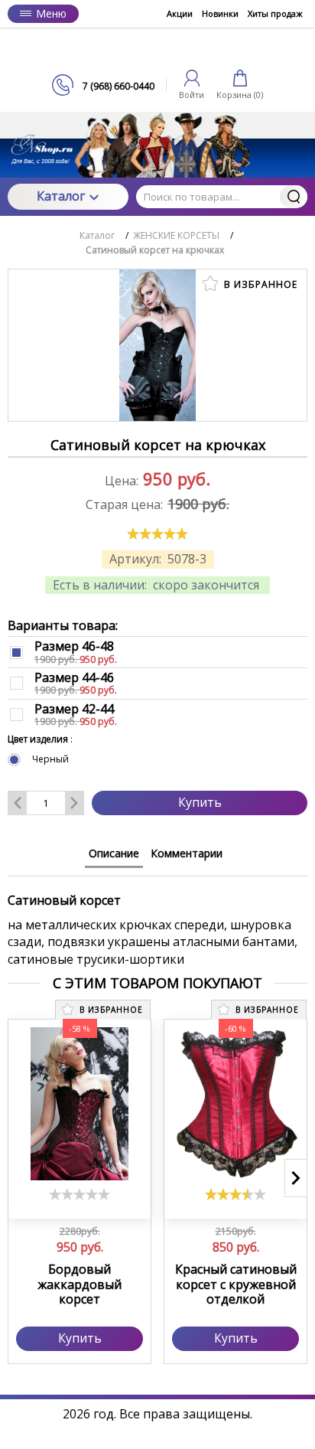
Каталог (61, 196)
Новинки (220, 13)
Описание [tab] (114, 853)
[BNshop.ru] (157, 51)
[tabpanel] (157, 922)
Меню (51, 13)
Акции (180, 13)
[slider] (157, 533)
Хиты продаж (275, 13)
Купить (200, 802)
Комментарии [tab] (186, 853)
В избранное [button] (259, 284)
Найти (293, 196)
